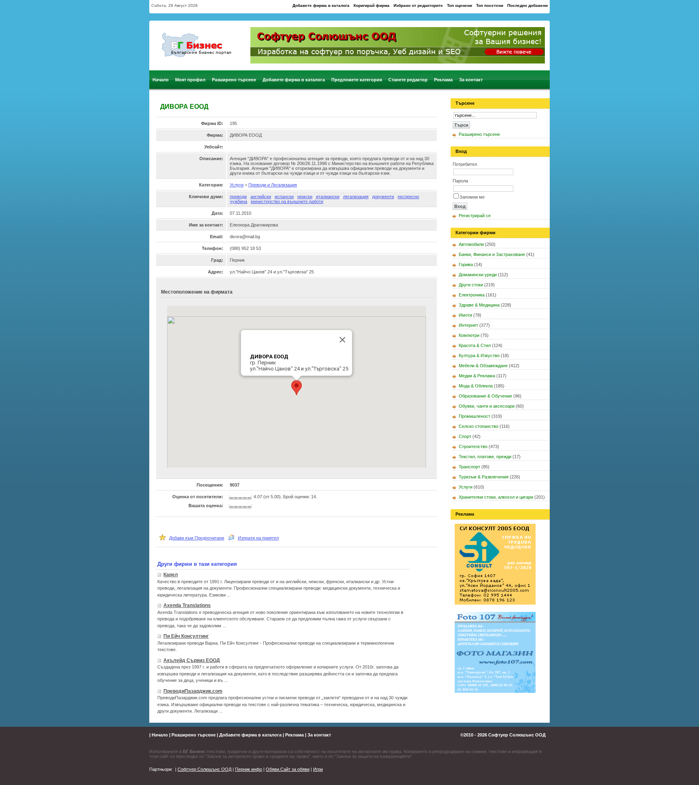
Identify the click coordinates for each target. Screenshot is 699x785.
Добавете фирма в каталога (321, 5)
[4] (245, 506)
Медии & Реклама (477, 375)
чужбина (238, 201)
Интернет (468, 325)
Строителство (473, 446)
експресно (408, 196)
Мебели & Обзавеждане (483, 365)
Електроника (472, 294)
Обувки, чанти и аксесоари (487, 406)
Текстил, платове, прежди (485, 456)
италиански (327, 196)
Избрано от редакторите (418, 5)
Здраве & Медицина (479, 305)
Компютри (469, 335)
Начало (161, 79)
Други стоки (471, 284)
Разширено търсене (234, 79)
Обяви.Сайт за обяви (287, 769)
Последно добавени (527, 5)
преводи (238, 196)
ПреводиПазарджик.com (192, 691)
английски (260, 196)
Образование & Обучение (485, 396)
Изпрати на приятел (258, 537)
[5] (250, 506)
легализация (356, 196)
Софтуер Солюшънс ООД (517, 734)
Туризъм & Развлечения (483, 476)
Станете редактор (408, 79)
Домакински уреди (478, 274)
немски (304, 196)
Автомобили (471, 244)
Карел (170, 575)
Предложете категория (356, 79)
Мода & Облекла (476, 385)
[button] (296, 387)
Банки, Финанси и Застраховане (492, 254)
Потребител (465, 164)
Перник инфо (248, 769)
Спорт (465, 436)
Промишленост (474, 416)
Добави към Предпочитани (196, 537)
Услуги (237, 184)
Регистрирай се (475, 215)
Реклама (443, 79)
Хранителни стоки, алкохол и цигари (496, 497)
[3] (241, 506)
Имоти (465, 315)
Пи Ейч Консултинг (186, 636)
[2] (237, 506)
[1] (232, 506)
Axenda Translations (187, 605)
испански (284, 196)
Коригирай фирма (372, 5)
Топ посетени (489, 5)
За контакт (471, 79)
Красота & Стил (475, 345)
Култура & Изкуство (479, 355)
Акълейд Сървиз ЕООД (191, 660)
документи (383, 196)
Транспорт (469, 466)
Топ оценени (459, 5)
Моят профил (190, 79)
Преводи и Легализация (272, 184)
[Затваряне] (342, 339)
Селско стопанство (478, 426)
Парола (460, 180)
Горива (466, 264)
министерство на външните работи (287, 201)
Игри (318, 769)
